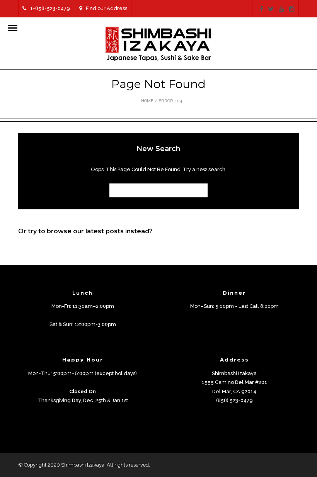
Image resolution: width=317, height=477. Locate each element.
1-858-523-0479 (50, 8)
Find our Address (106, 8)
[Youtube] (281, 9)
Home (147, 101)
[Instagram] (292, 9)
